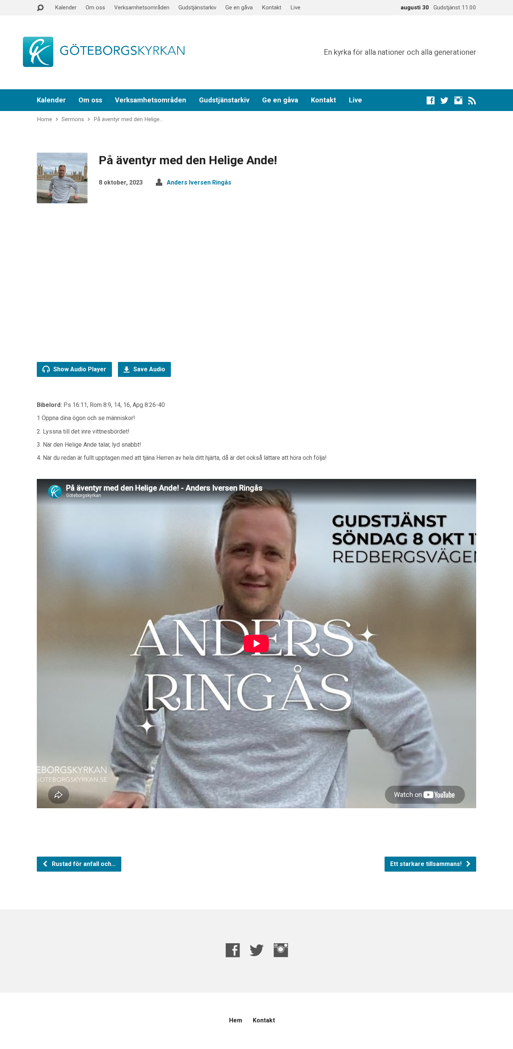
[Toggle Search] (40, 8)
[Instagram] (458, 100)
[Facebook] (431, 100)
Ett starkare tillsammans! (426, 863)
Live (295, 7)
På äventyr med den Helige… (128, 119)
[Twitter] (444, 100)
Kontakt (271, 7)
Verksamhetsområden (141, 7)
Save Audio (148, 369)
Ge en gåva (239, 7)
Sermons (73, 119)
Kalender (66, 7)
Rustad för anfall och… (83, 863)
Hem (235, 1020)
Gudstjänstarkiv (197, 7)
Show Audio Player (79, 369)
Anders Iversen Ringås (199, 182)
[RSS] (472, 100)
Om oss (95, 7)
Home (44, 119)
